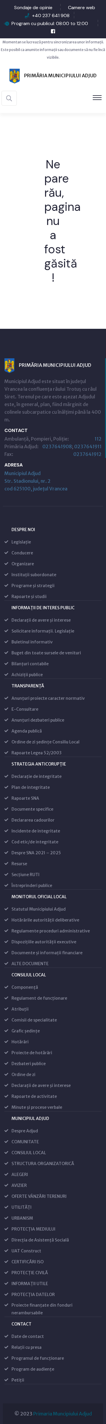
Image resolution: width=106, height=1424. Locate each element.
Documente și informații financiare (46, 952)
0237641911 (88, 446)
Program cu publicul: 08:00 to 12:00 (49, 23)
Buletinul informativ (32, 642)
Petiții (17, 1380)
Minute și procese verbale (36, 1107)
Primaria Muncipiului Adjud (62, 1414)
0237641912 (87, 454)
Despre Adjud (24, 1131)
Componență (24, 987)
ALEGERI (19, 1174)
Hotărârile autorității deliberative (45, 920)
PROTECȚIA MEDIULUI (33, 1229)
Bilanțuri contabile (30, 663)
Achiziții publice (27, 674)
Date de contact (27, 1336)
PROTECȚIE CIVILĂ (29, 1272)
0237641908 (57, 446)
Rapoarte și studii (29, 596)
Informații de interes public (42, 607)
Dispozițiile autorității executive (43, 942)
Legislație (21, 542)
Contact (21, 1324)
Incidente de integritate (35, 831)
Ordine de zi (23, 1074)
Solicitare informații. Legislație (42, 631)
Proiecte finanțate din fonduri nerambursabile (41, 1309)
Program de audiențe (32, 1369)
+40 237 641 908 (50, 15)
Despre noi (23, 529)
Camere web (81, 7)
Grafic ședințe (25, 1031)
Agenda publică (26, 731)
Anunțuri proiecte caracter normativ (48, 698)
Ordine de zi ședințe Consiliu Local (45, 742)
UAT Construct (26, 1251)
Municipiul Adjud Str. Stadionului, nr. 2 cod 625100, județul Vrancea (35, 481)
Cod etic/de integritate (34, 842)
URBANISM (22, 1218)
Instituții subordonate (33, 574)
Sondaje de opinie (33, 7)
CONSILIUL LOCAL (28, 1152)
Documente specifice (32, 809)
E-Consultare (24, 709)
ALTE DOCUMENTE (30, 963)
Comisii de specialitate (34, 1020)
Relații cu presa (26, 1347)
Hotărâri (20, 1041)
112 (98, 439)
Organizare (22, 563)
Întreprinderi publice (31, 885)
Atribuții (20, 1009)
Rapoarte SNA (25, 798)
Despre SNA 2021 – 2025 (36, 852)
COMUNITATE (25, 1141)
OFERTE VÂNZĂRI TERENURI (39, 1196)
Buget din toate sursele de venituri (46, 653)
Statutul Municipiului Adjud (38, 909)
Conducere (22, 553)
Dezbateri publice (28, 1063)
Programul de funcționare (37, 1358)
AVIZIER (19, 1185)
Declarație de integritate (36, 776)
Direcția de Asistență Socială (40, 1240)
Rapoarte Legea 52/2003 (36, 752)
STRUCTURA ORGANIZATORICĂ (42, 1163)
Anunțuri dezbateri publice (37, 720)
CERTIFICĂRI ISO (27, 1261)
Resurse (19, 863)
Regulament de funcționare (39, 998)
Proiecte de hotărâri (31, 1052)
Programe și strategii (32, 585)
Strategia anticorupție (38, 764)
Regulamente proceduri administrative (50, 931)
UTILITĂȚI (21, 1207)
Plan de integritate (30, 787)
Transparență (27, 686)
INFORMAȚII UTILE (29, 1283)
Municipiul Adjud (30, 1118)
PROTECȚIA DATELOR (33, 1294)
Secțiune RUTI (25, 874)
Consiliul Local (28, 975)
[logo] (52, 75)
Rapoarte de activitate (34, 1096)
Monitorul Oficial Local (39, 896)
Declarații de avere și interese (41, 620)
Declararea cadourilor (32, 820)
